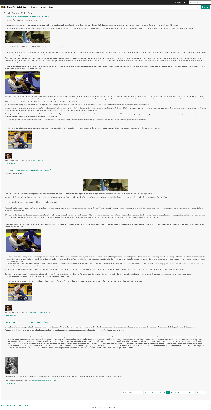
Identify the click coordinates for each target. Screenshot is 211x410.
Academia (33, 312)
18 (142, 392)
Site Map (19, 405)
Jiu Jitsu (42, 160)
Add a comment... (11, 163)
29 (182, 392)
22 (156, 392)
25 (167, 392)
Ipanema (34, 7)
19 (145, 392)
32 (193, 392)
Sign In (205, 7)
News (51, 7)
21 (153, 392)
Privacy (12, 405)
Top (208, 405)
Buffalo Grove (22, 7)
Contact (185, 2)
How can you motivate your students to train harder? (28, 170)
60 (197, 392)
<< (135, 392)
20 (149, 392)
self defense (53, 380)
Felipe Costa (36, 160)
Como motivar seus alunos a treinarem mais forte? (27, 17)
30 (186, 392)
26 (171, 392)
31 (190, 392)
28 (179, 392)
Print (3, 405)
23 (160, 392)
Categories (178, 2)
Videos (43, 7)
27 (175, 392)
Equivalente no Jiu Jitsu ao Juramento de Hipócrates (27, 322)
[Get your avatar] (8, 156)
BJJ (32, 160)
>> (204, 392)
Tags (7, 405)
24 (164, 392)
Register (26, 405)
